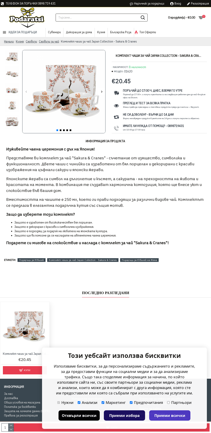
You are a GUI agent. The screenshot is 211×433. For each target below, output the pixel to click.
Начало (9, 41)
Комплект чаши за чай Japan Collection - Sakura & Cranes (83, 259)
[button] (26, 91)
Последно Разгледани (105, 293)
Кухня (20, 41)
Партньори (181, 402)
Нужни (67, 402)
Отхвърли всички (79, 415)
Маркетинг (116, 402)
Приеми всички (169, 415)
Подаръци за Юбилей (31, 259)
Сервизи (31, 41)
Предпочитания (148, 402)
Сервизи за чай (49, 41)
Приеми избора (124, 415)
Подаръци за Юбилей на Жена (139, 259)
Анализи (89, 402)
